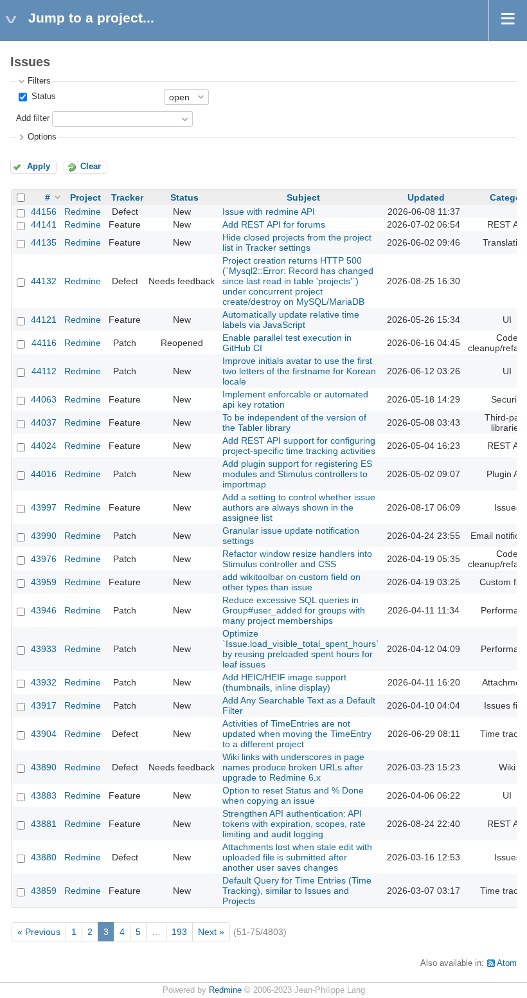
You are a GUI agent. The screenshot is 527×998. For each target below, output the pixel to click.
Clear (90, 166)
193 (179, 932)
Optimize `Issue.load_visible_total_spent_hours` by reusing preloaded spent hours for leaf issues (300, 648)
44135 (44, 242)
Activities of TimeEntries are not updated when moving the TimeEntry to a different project (296, 733)
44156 (44, 211)
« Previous (38, 932)
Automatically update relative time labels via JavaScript (290, 319)
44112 (44, 371)
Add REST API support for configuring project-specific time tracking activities (298, 445)
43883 (44, 795)
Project (85, 197)
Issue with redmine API (268, 211)
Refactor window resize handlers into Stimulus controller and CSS (297, 559)
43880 (44, 857)
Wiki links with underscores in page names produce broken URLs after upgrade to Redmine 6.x (293, 767)
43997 (44, 507)
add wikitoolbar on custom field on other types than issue (291, 582)
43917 (44, 705)
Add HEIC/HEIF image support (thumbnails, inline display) (284, 682)
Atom (507, 963)
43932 (44, 682)
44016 (44, 474)
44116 (44, 343)
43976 (44, 559)
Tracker (127, 197)
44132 (44, 281)
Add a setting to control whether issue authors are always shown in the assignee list (298, 507)
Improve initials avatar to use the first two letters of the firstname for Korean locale (299, 371)
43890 (44, 767)
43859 (44, 890)
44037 (44, 422)
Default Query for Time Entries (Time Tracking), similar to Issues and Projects (296, 890)
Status (42, 96)
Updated (426, 197)
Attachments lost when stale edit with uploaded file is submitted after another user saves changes (297, 857)
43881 (44, 824)
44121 (44, 319)
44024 (44, 445)
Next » (211, 932)
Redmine (82, 211)
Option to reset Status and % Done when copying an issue (293, 795)
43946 (44, 610)
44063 (44, 399)
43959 (44, 582)
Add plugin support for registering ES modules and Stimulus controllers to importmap (297, 473)
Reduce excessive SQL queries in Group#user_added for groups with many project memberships (293, 610)
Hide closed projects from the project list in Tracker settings (296, 242)
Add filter (32, 118)
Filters (39, 81)
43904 (44, 734)
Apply (38, 166)
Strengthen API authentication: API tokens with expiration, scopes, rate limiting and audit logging (294, 823)
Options (42, 136)
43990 (44, 536)
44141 (44, 224)
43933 (44, 649)
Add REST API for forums (273, 224)
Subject (303, 197)
